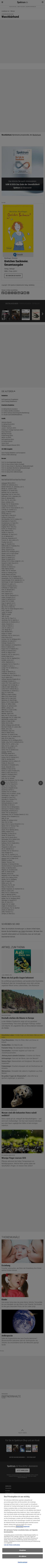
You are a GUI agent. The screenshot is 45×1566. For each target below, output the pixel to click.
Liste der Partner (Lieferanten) (12, 1545)
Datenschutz (19, 1526)
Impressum (26, 1526)
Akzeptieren (22, 1550)
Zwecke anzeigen (22, 1562)
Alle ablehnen (22, 1556)
